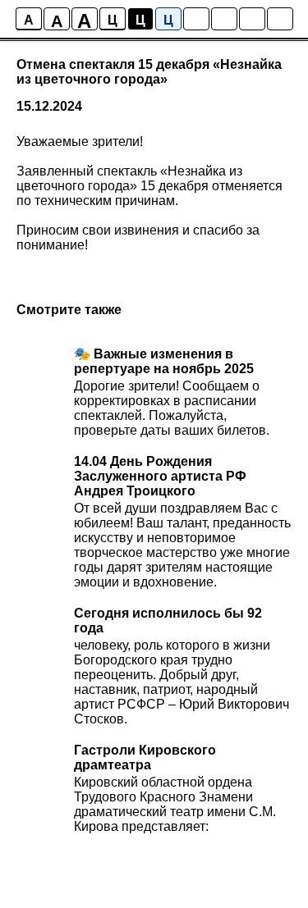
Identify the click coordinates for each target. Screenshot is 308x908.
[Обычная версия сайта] (280, 18)
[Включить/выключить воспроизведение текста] (224, 18)
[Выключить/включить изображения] (196, 18)
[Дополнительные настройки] (252, 18)
